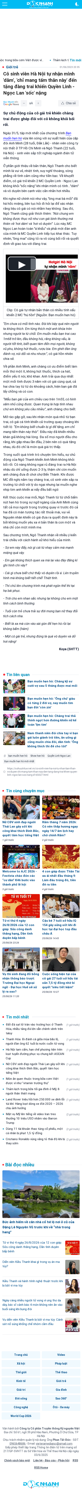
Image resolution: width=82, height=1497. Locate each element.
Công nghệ (21, 1407)
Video (61, 1354)
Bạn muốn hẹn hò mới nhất (19, 761)
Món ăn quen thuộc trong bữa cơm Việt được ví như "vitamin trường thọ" (43, 1081)
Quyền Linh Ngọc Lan (59, 755)
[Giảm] (24, 103)
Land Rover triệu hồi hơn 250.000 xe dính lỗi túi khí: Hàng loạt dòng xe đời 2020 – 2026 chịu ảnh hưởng (43, 1104)
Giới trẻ (61, 1381)
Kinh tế (20, 1381)
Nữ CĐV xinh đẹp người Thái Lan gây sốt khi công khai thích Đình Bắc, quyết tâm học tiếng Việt (43, 1068)
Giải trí (21, 1389)
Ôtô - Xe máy (61, 1407)
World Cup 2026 (21, 1416)
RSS (75, 1460)
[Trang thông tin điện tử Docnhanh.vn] (40, 4)
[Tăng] (38, 103)
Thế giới (21, 1372)
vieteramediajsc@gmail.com (54, 1443)
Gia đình (61, 1389)
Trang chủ (21, 1354)
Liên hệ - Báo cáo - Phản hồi (51, 1460)
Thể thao (61, 1372)
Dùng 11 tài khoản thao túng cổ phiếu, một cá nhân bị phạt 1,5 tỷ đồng (43, 1131)
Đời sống (21, 1398)
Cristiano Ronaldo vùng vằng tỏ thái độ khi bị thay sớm (43, 1141)
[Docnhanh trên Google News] (11, 103)
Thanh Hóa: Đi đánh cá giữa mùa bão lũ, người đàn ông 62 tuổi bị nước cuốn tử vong (43, 1041)
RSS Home (41, 1467)
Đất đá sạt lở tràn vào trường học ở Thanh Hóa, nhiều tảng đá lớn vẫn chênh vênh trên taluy (43, 1029)
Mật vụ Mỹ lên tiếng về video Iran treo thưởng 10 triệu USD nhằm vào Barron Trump (43, 1118)
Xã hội (21, 1363)
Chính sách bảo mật (17, 1460)
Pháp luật (61, 1363)
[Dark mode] (77, 4)
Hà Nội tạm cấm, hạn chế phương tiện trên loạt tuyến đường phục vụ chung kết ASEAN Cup (43, 1054)
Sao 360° (61, 1398)
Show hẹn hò (37, 755)
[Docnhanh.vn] (41, 1485)
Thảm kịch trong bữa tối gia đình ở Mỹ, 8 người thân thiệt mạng (43, 1091)
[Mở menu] (5, 4)
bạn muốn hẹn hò (17, 755)
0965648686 (18, 1443)
